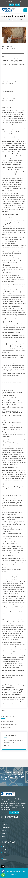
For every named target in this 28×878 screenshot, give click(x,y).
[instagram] (13, 5)
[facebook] (10, 5)
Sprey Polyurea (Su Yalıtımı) (7, 721)
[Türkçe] (3, 866)
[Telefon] (3, 871)
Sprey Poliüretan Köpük (6, 727)
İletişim (3, 836)
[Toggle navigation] (25, 10)
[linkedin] (16, 5)
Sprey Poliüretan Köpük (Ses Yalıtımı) (9, 724)
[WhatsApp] (3, 875)
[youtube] (18, 5)
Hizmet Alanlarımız (5, 827)
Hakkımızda (4, 821)
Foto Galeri (3, 830)
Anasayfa (8, 20)
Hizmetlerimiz (4, 824)
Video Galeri (4, 833)
